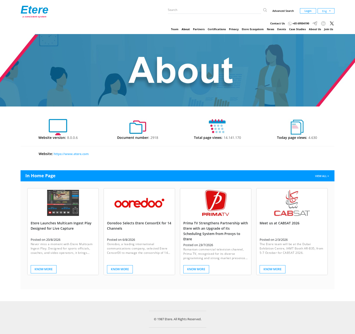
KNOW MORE (44, 269)
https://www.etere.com (71, 154)
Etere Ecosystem (253, 29)
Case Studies (297, 29)
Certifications (217, 29)
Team (174, 29)
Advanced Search (283, 11)
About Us (315, 29)
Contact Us (277, 23)
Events (281, 29)
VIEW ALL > (322, 176)
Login (308, 11)
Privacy (234, 29)
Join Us (328, 29)
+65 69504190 (300, 23)
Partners (199, 29)
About (186, 29)
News (270, 29)
